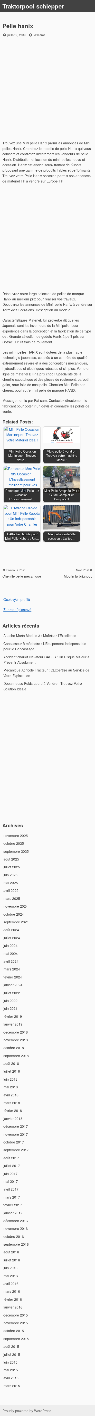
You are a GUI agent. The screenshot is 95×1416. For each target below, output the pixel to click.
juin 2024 (10, 945)
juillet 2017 (11, 1165)
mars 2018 (11, 1102)
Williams (40, 35)
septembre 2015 (16, 1338)
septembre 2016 (16, 1244)
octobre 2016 (13, 1236)
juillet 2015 (11, 1354)
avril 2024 (11, 961)
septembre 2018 (16, 1055)
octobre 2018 (13, 1047)
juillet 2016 (11, 1260)
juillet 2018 (11, 1071)
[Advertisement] (47, 89)
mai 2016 (10, 1275)
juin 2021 (10, 1008)
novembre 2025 (15, 835)
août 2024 (11, 929)
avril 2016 (11, 1283)
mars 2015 (11, 1385)
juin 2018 (10, 1079)
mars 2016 (11, 1291)
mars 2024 (11, 969)
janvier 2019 (12, 1024)
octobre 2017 (13, 1142)
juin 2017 (10, 1173)
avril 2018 (11, 1095)
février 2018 (12, 1110)
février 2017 (12, 1204)
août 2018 (11, 1063)
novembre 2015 (15, 1322)
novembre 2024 (15, 906)
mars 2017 (11, 1197)
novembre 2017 (15, 1134)
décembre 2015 (15, 1315)
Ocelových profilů (16, 599)
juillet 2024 (11, 937)
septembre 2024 (16, 921)
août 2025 (11, 859)
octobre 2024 (13, 914)
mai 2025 (10, 882)
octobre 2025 (13, 843)
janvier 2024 (12, 984)
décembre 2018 (15, 1032)
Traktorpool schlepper (33, 6)
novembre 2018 (15, 1039)
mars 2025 (11, 898)
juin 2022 (10, 1000)
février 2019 (12, 1016)
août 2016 (11, 1252)
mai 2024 (10, 953)
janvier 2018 (12, 1118)
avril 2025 (11, 890)
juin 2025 (10, 874)
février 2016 (12, 1299)
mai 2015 (10, 1369)
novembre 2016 (15, 1228)
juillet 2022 (11, 992)
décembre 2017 (15, 1126)
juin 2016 (10, 1267)
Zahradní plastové (17, 609)
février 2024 (12, 977)
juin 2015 (10, 1362)
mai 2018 (10, 1087)
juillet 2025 (11, 866)
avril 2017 (11, 1189)
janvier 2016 (12, 1307)
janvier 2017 (12, 1212)
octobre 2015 (13, 1330)
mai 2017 (10, 1181)
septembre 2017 (16, 1149)
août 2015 (11, 1346)
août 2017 (11, 1157)
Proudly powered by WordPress (26, 1410)
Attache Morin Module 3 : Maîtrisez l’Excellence (39, 635)
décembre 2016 (15, 1220)
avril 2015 (11, 1377)
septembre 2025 (16, 851)
